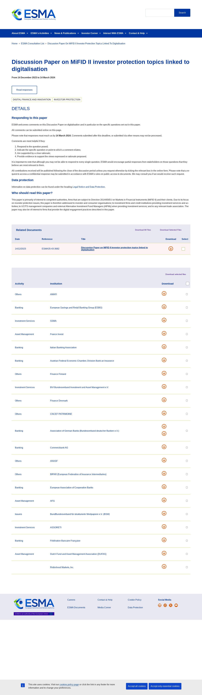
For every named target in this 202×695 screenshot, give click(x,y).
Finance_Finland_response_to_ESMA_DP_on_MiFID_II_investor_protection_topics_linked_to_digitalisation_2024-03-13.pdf (165, 373)
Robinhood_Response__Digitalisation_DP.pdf (165, 566)
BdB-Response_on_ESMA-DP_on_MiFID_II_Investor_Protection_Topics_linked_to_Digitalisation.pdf (165, 426)
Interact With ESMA (113, 33)
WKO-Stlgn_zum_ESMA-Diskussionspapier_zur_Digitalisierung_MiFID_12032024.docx (165, 360)
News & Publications (65, 33)
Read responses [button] (24, 90)
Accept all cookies (137, 686)
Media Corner (104, 607)
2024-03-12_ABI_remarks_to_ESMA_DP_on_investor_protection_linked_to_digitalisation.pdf (165, 346)
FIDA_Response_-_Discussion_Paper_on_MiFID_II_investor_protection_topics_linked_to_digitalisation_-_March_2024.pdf (165, 400)
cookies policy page (69, 684)
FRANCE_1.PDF (165, 333)
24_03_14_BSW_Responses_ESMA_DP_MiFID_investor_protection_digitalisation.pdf (165, 513)
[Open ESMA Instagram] (165, 605)
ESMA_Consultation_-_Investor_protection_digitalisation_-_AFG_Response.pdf (165, 500)
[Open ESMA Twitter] (159, 605)
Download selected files (175, 274)
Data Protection (135, 607)
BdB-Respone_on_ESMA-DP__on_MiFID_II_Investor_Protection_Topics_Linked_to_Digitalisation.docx (165, 433)
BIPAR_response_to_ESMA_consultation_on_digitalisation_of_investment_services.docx (165, 473)
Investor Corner (89, 33)
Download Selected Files (170, 230)
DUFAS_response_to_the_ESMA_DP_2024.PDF (165, 553)
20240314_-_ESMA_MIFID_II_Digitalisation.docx (165, 413)
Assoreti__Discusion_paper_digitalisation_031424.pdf (165, 526)
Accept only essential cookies (165, 686)
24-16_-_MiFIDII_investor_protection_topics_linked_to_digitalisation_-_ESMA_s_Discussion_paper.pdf (165, 293)
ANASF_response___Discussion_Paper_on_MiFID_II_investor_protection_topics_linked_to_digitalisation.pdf (165, 460)
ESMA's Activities (40, 33)
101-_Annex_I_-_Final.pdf (165, 307)
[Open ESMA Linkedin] (170, 605)
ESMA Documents (76, 607)
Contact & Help (137, 33)
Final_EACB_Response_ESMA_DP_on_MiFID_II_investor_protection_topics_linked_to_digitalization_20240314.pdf (165, 486)
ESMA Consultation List (32, 43)
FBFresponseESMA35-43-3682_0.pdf (165, 540)
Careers (71, 600)
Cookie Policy (134, 600)
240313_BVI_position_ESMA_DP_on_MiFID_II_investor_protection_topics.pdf (165, 386)
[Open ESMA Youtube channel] (176, 605)
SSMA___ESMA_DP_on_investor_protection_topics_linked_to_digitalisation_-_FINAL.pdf (165, 320)
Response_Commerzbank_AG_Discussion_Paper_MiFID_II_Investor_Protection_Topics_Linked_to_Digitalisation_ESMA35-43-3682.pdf (165, 447)
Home (15, 43)
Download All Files (143, 230)
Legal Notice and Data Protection (89, 187)
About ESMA (18, 33)
